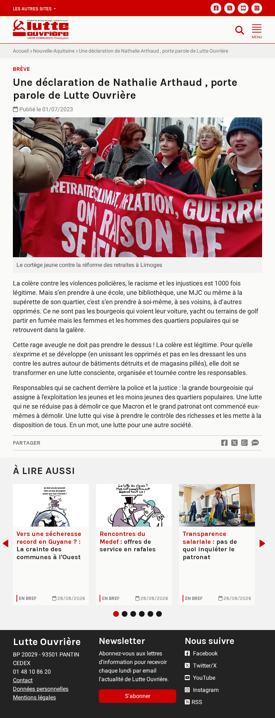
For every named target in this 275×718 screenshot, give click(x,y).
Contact (23, 680)
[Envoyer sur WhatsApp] (244, 443)
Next (264, 543)
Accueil (21, 51)
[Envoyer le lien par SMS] (255, 443)
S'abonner (137, 696)
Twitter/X (204, 665)
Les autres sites (33, 8)
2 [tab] (124, 614)
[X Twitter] (229, 8)
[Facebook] (216, 8)
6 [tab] (159, 614)
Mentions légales (34, 697)
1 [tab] (116, 614)
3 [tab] (133, 614)
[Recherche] (239, 30)
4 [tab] (142, 614)
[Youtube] (243, 8)
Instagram (205, 690)
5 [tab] (150, 614)
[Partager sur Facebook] (224, 443)
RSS (197, 702)
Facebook (205, 653)
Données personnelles (40, 688)
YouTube (203, 677)
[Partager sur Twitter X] (234, 443)
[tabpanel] (51, 544)
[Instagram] (256, 8)
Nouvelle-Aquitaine (53, 51)
